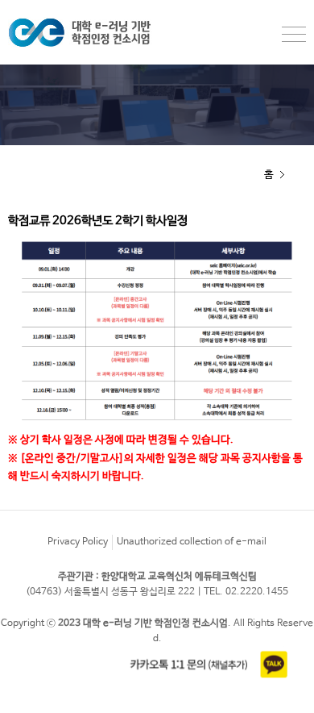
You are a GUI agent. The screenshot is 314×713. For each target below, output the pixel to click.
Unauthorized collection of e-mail (191, 542)
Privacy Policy (78, 542)
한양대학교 (96, 32)
